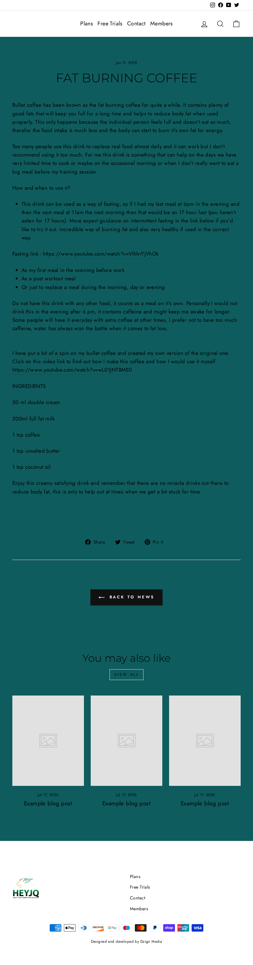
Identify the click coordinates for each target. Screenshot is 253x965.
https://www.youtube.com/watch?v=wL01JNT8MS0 (72, 369)
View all (126, 674)
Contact (136, 23)
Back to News (131, 597)
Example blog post (48, 803)
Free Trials (109, 23)
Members (161, 23)
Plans (86, 23)
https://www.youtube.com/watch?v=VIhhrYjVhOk (100, 253)
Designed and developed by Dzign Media (126, 941)
